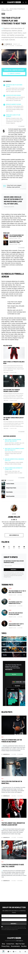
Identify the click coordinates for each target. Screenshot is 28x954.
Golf (7, 8)
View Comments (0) (14, 535)
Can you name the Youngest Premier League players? (11, 390)
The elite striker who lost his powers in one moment (11, 741)
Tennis (10, 588)
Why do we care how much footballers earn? (16, 613)
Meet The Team (20, 944)
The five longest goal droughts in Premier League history (13, 824)
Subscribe (13, 569)
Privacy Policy (5, 946)
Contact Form (10, 944)
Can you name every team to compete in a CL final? (16, 624)
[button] (2, 2)
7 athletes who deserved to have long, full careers (12, 865)
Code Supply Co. (19, 940)
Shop (3, 944)
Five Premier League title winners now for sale (15, 602)
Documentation (15, 946)
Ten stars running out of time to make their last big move (17, 591)
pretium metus (16, 252)
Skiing (10, 610)
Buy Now (24, 946)
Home (2, 8)
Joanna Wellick (14, 517)
